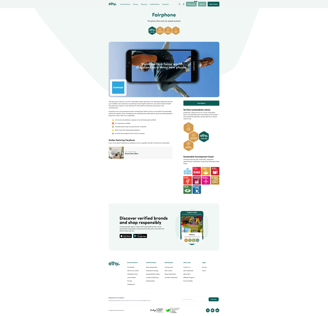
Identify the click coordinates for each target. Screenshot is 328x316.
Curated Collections (152, 277)
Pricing (129, 281)
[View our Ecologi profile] (157, 310)
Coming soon (169, 267)
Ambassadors (150, 281)
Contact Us (186, 267)
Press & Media (188, 281)
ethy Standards (188, 270)
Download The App (152, 270)
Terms (204, 270)
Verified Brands (154, 4)
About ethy (186, 274)
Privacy (204, 267)
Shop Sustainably (151, 267)
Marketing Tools (132, 274)
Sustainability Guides (153, 274)
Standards (165, 4)
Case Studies (131, 277)
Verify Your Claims (133, 270)
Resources (144, 4)
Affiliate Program (188, 277)
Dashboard (131, 284)
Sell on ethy (168, 270)
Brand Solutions (125, 4)
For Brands (130, 267)
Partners (135, 4)
